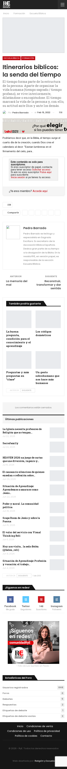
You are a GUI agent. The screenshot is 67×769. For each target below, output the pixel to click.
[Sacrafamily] (57, 447)
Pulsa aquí (45, 172)
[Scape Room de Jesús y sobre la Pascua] (57, 521)
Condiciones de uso (19, 731)
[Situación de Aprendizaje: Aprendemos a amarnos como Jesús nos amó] (57, 490)
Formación (28, 58)
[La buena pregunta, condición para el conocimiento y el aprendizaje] (18, 319)
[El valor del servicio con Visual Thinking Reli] (57, 536)
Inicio (20, 726)
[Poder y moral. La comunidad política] (57, 507)
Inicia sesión (18, 177)
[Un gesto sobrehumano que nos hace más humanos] (48, 360)
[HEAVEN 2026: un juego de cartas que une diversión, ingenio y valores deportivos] (57, 461)
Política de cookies (26, 736)
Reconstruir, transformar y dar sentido (48, 284)
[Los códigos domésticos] (48, 319)
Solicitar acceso (41, 169)
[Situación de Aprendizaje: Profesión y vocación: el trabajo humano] (57, 564)
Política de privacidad (47, 731)
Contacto (46, 736)
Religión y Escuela (45, 761)
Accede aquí (40, 191)
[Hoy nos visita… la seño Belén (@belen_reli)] (57, 550)
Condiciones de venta (39, 726)
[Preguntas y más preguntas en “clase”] (18, 360)
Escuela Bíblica (11, 58)
